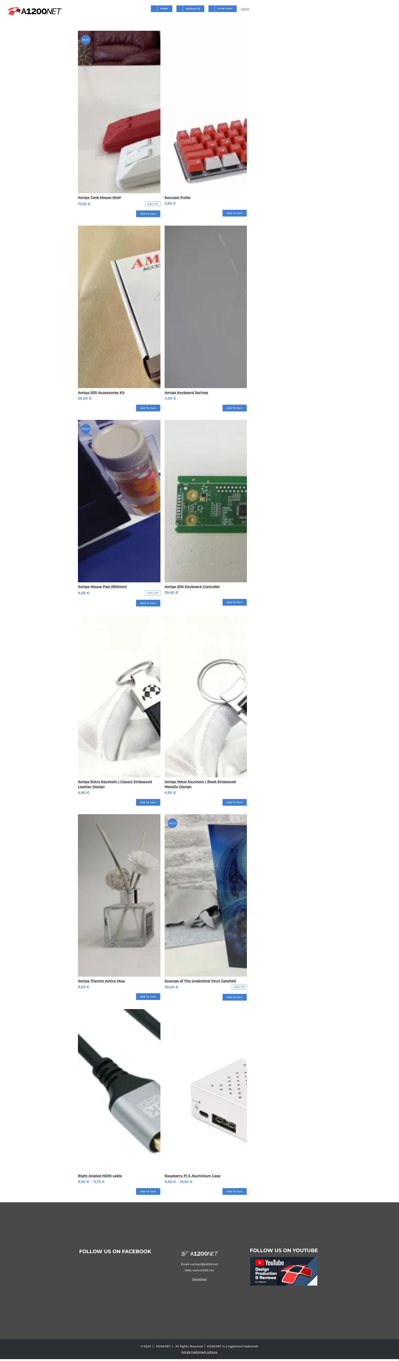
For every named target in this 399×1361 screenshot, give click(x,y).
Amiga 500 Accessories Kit (101, 393)
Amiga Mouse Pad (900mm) (102, 587)
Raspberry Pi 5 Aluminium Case (192, 1176)
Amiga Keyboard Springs (186, 393)
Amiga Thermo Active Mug (101, 981)
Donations (199, 1279)
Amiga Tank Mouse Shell (99, 197)
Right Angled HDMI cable (100, 1176)
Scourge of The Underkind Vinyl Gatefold (200, 981)
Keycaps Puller (178, 197)
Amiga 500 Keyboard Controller (192, 587)
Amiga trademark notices (199, 1352)
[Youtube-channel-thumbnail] (283, 1258)
